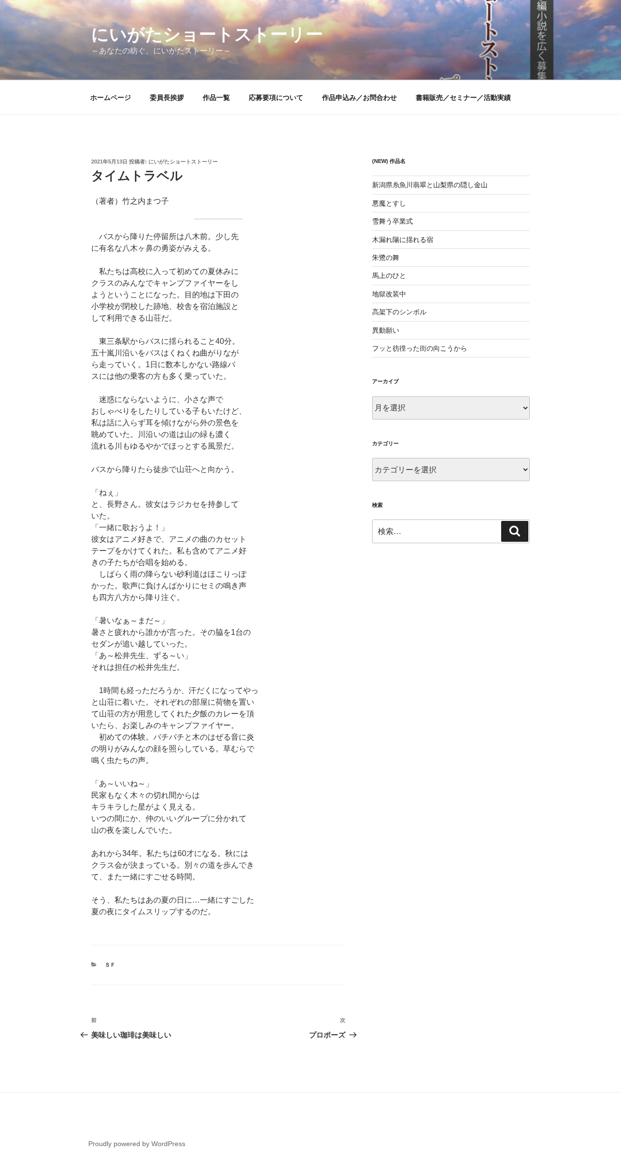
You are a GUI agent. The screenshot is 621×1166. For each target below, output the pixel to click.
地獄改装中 (389, 294)
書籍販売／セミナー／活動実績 (463, 97)
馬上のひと (389, 275)
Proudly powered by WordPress (136, 1144)
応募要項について (276, 97)
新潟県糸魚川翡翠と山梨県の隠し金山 (430, 185)
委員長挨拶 (167, 97)
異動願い (385, 330)
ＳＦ (110, 965)
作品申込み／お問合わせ (359, 97)
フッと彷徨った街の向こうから (419, 348)
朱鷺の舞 (385, 257)
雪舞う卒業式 (392, 221)
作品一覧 (216, 97)
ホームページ (110, 97)
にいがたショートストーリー (207, 34)
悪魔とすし (389, 203)
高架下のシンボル (399, 312)
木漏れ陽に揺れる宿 (402, 239)
